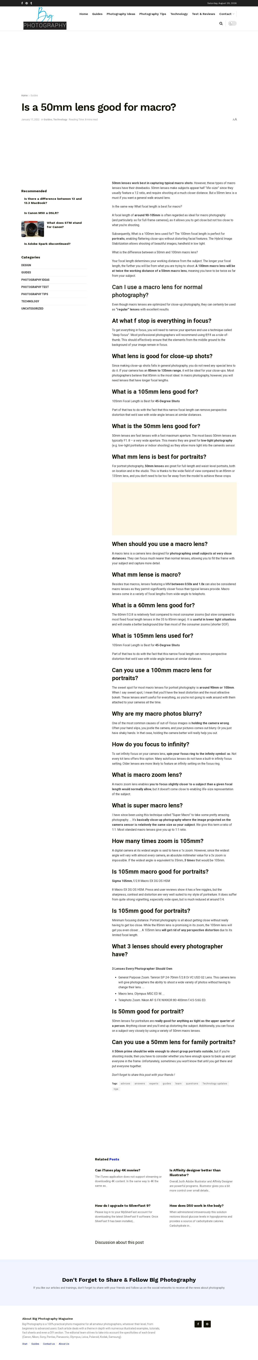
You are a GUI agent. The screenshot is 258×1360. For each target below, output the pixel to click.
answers (140, 1083)
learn (178, 1083)
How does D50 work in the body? (196, 1206)
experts (153, 1083)
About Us (64, 1343)
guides (167, 1083)
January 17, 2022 (30, 119)
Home (84, 14)
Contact (225, 14)
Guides (97, 14)
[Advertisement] (129, 63)
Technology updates (215, 1083)
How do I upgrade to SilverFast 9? (123, 1206)
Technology (179, 14)
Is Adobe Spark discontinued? (47, 244)
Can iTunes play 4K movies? (117, 1170)
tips (116, 1089)
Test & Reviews (203, 14)
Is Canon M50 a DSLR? (41, 213)
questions (192, 1083)
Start (24, 1343)
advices (125, 1083)
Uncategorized (32, 308)
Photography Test (35, 286)
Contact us (49, 1343)
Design (26, 265)
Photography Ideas (121, 14)
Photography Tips (152, 14)
